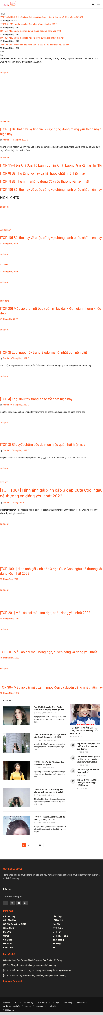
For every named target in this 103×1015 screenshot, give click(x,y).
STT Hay (4, 264)
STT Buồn (58, 928)
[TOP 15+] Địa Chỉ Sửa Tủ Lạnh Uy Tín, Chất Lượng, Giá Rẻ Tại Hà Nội (51, 165)
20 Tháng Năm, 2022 (9, 618)
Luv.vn (11, 1010)
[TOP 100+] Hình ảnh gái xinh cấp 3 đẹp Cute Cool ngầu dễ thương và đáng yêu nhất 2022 (41, 17)
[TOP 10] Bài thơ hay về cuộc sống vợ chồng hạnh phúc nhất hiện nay (51, 190)
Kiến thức (8, 947)
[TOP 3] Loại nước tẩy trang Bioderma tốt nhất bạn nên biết (43, 353)
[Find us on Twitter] (12, 903)
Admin (6, 139)
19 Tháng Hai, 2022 (18, 358)
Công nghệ (8, 928)
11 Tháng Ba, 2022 (18, 139)
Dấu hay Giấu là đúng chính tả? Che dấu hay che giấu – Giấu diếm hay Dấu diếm (88, 759)
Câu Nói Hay (9, 916)
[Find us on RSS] (25, 903)
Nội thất (57, 924)
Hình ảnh (4, 482)
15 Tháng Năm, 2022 (9, 657)
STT (16, 1003)
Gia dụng (7, 940)
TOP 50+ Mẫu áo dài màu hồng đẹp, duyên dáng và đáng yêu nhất (30, 31)
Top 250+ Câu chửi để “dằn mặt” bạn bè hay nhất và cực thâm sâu (88, 746)
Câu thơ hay (5, 230)
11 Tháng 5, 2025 (40, 713)
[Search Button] (93, 4)
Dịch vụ (7, 932)
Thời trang (4, 301)
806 (54, 795)
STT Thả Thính (60, 936)
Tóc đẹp (57, 943)
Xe (54, 947)
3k (53, 767)
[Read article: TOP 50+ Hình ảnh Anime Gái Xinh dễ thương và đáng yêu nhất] (16, 825)
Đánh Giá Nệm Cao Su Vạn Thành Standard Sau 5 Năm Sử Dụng (32, 960)
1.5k (54, 713)
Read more (5, 157)
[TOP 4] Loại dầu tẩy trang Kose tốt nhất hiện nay (36, 399)
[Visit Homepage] (9, 4)
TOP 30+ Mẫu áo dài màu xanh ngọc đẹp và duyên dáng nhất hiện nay (32, 38)
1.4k (54, 740)
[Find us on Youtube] (18, 903)
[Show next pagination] (45, 845)
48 (40, 845)
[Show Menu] (98, 4)
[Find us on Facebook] (5, 903)
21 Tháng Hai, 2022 (9, 243)
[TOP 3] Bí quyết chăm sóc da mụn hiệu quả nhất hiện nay (42, 445)
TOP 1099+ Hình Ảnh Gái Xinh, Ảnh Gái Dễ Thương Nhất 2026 (81, 731)
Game (6, 936)
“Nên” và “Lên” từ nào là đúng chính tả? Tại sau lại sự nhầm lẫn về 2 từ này (34, 44)
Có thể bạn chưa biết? (14, 924)
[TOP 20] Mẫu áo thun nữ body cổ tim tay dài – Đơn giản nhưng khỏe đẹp (37, 970)
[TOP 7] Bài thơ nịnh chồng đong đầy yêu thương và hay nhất (44, 182)
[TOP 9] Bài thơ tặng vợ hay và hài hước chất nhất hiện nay (43, 173)
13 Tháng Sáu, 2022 (18, 502)
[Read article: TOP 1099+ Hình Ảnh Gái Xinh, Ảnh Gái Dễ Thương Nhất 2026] (85, 714)
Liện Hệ (7, 889)
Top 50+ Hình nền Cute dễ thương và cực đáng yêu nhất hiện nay (87, 782)
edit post (4, 72)
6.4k (54, 822)
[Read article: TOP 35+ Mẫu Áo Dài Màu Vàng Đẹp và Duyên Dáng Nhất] (16, 770)
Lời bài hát (5, 121)
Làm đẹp (57, 916)
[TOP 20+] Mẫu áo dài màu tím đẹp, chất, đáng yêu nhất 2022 (28, 24)
